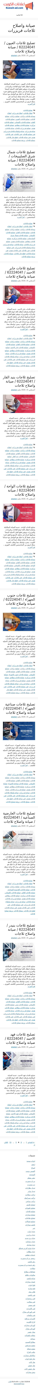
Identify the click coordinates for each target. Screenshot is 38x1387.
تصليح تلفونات (30, 1208)
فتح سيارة (31, 1289)
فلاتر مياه (32, 1292)
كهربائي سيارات (29, 1325)
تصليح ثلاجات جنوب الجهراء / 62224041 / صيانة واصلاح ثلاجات (19, 599)
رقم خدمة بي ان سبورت (26, 1265)
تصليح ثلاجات (27, 110)
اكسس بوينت (30, 1171)
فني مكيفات (31, 1315)
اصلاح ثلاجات (27, 113)
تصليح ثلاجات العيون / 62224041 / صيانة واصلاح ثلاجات (19, 47)
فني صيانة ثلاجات (25, 137)
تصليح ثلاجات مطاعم (22, 125)
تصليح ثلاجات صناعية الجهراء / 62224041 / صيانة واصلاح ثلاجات (19, 708)
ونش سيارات (30, 1372)
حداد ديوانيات (30, 1242)
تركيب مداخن (30, 1201)
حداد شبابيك (31, 1245)
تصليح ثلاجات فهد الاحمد (19, 1114)
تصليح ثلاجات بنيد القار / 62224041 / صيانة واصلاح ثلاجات (19, 381)
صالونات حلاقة (30, 1275)
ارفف (33, 1165)
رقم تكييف (31, 1262)
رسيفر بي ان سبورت (28, 1258)
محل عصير (31, 1332)
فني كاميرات (30, 1309)
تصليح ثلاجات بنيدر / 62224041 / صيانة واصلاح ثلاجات (21, 929)
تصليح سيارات (30, 1215)
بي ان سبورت (30, 1181)
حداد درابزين (30, 1235)
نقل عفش (31, 1366)
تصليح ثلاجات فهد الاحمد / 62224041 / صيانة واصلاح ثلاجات (20, 1038)
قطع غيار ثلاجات (12, 137)
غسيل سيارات (30, 1282)
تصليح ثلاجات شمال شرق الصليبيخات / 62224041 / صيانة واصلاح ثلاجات (21, 158)
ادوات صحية (31, 1161)
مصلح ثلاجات (30, 140)
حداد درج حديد (30, 1238)
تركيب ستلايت (30, 1195)
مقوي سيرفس (30, 1345)
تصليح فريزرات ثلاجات (23, 128)
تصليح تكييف (30, 1205)
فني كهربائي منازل (28, 1312)
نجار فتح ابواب (30, 1359)
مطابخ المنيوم (30, 1342)
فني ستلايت (31, 1302)
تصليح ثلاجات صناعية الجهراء (18, 784)
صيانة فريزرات (30, 131)
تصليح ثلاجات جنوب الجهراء (18, 675)
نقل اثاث (32, 1362)
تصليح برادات (14, 116)
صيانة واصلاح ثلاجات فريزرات (14, 131)
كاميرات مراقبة (30, 1319)
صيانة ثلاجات (9, 128)
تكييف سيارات (30, 1225)
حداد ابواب (31, 1232)
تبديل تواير (31, 1191)
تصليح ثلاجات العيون (23, 119)
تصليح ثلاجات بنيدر (21, 1005)
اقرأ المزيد (31, 104)
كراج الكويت (31, 1322)
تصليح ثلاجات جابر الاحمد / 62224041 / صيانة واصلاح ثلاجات (20, 272)
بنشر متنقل (31, 1178)
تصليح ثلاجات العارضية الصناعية (19, 890)
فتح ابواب (31, 1285)
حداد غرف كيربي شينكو (27, 1248)
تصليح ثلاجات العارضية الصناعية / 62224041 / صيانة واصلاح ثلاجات (19, 817)
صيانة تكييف (31, 1278)
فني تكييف (31, 1295)
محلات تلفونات (30, 1335)
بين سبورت (31, 1185)
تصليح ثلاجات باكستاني (22, 122)
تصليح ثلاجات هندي (17, 241)
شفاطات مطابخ (29, 1272)
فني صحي (31, 1305)
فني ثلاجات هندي (15, 251)
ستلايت (32, 1268)
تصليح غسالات (30, 1222)
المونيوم (32, 1175)
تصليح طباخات (30, 1218)
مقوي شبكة (31, 1349)
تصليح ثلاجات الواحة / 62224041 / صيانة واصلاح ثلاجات (19, 490)
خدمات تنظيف (30, 1255)
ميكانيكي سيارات (29, 1356)
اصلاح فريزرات (17, 113)
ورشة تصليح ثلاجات (18, 140)
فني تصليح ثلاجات (29, 134)
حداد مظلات (31, 1252)
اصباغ (33, 1168)
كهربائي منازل (30, 1329)
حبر (34, 1228)
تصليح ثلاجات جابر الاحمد (19, 347)
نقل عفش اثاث (29, 1369)
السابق (31, 1142)
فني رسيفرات (30, 1299)
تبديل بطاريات (30, 1188)
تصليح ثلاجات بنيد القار (20, 457)
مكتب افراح (31, 1352)
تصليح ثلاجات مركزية (19, 238)
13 (10, 1142)
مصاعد (32, 1339)
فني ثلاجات (18, 134)
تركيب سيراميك (29, 1198)
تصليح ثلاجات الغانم (23, 232)
